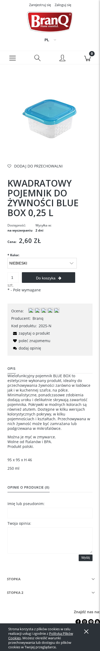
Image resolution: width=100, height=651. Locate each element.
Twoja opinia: (19, 523)
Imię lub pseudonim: (26, 503)
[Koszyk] (87, 57)
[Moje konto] (62, 58)
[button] (12, 57)
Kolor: (13, 255)
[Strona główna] (50, 22)
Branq (38, 318)
